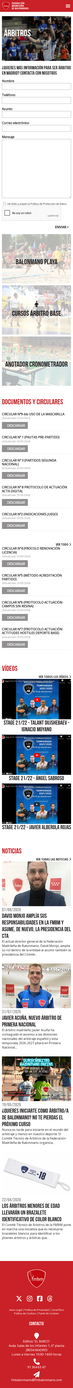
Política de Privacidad (37, 1310)
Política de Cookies (25, 1313)
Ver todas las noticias (52, 859)
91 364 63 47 (36, 1367)
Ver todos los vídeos (54, 677)
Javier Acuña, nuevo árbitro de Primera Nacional (32, 1021)
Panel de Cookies (49, 1313)
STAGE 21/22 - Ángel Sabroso (36, 778)
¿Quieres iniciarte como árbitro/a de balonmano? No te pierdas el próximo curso (35, 1117)
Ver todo (62, 544)
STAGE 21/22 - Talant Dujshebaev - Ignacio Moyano (36, 725)
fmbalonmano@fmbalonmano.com (36, 1380)
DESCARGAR (15, 425)
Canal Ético (57, 1310)
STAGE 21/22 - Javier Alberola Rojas (36, 827)
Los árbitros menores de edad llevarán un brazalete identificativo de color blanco (32, 1212)
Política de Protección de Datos (49, 204)
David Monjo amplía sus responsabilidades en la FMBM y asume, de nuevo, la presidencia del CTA (36, 925)
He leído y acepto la (37, 204)
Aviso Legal (15, 1310)
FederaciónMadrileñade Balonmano (20, 5)
